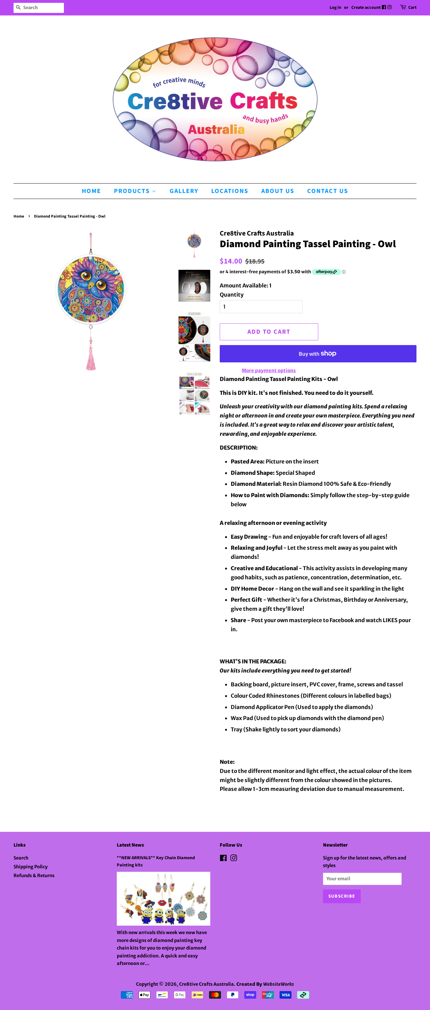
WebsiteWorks (278, 984)
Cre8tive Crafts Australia (206, 984)
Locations (229, 191)
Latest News (130, 845)
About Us (277, 191)
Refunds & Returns (34, 875)
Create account (366, 7)
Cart (412, 7)
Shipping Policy (31, 867)
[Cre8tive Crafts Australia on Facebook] (384, 7)
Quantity (232, 294)
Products (133, 191)
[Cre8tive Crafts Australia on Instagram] (390, 7)
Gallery (184, 191)
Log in (335, 7)
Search (21, 858)
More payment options (269, 370)
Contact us (327, 191)
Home (91, 191)
